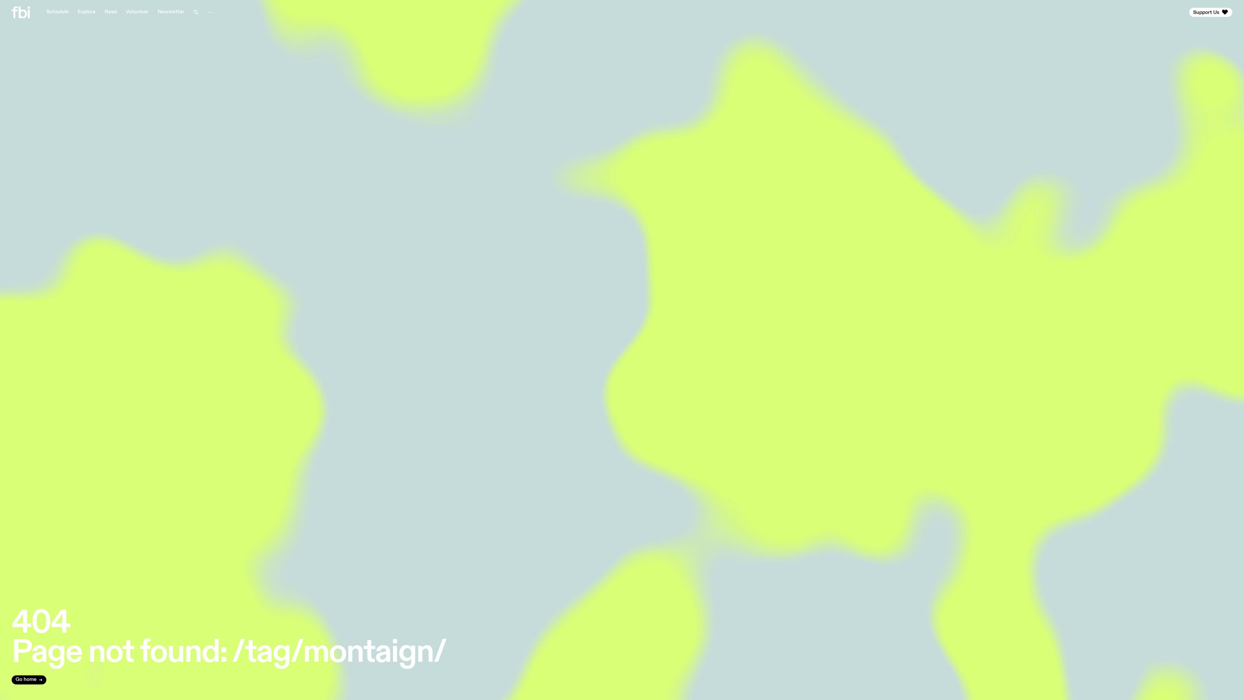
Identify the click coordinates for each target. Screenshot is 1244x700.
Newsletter (171, 12)
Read (111, 12)
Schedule (58, 12)
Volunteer (137, 12)
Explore (87, 12)
